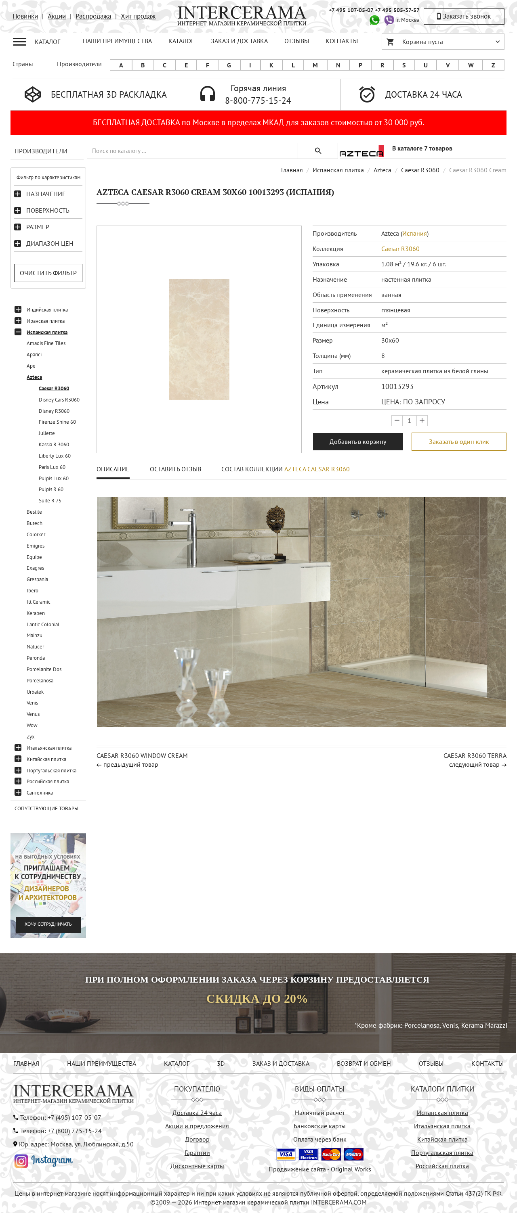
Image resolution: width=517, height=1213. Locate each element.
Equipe (34, 557)
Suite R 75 (50, 500)
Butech (34, 523)
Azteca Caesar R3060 (317, 469)
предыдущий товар (130, 764)
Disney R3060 (54, 411)
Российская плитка (48, 781)
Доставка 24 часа (197, 1112)
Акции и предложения (197, 1126)
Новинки (25, 16)
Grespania (37, 579)
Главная (292, 170)
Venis (32, 702)
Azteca (34, 377)
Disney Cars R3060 (59, 399)
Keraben (36, 613)
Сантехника (40, 792)
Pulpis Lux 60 (54, 478)
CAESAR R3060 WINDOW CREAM (142, 755)
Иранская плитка (46, 321)
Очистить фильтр (48, 273)
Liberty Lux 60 (55, 455)
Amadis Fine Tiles (46, 343)
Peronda (36, 658)
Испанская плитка (47, 332)
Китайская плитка (46, 759)
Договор (197, 1139)
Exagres (35, 568)
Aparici (34, 354)
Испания (414, 233)
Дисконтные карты (197, 1166)
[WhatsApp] (374, 19)
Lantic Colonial (43, 624)
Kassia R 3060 (54, 444)
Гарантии (197, 1152)
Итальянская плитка (49, 748)
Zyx (31, 736)
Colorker (36, 534)
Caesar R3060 (54, 388)
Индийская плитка (47, 309)
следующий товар (474, 764)
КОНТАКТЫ (342, 41)
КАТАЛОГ (181, 41)
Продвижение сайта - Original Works (320, 1169)
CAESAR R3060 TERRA (474, 755)
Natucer (35, 646)
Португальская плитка (51, 770)
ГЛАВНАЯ (26, 1063)
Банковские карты (320, 1126)
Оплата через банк (320, 1139)
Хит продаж (138, 16)
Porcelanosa (40, 680)
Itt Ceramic (38, 601)
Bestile (34, 511)
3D (221, 1063)
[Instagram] (43, 1160)
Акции (57, 16)
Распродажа (93, 16)
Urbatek (35, 691)
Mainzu (34, 635)
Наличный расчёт (320, 1112)
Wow (32, 725)
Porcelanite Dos (44, 669)
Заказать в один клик (459, 441)
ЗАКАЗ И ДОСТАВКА (239, 41)
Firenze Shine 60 (57, 421)
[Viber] (388, 19)
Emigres (35, 545)
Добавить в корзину (358, 441)
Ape (31, 365)
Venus (33, 714)
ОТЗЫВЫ (296, 41)
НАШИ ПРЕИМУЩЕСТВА (117, 41)
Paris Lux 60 (52, 467)
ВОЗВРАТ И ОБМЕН (364, 1063)
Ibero (32, 590)
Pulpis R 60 (51, 489)
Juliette (47, 433)
